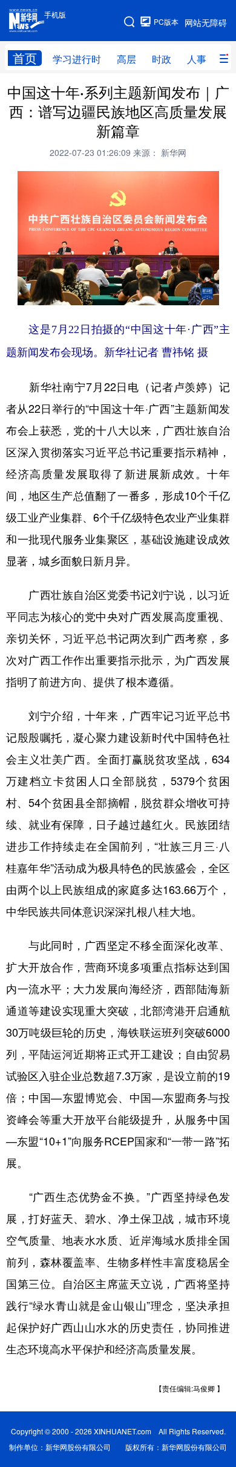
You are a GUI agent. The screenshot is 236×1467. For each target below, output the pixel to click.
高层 (126, 59)
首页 (25, 58)
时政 (161, 59)
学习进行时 (77, 59)
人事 (196, 59)
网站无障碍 (206, 22)
